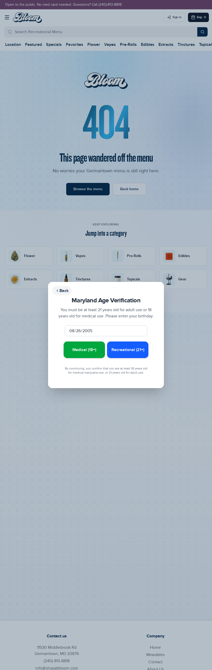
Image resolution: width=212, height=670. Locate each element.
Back (64, 290)
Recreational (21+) (127, 349)
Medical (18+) (84, 349)
